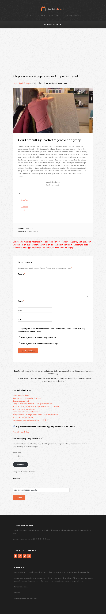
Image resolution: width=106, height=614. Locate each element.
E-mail (21, 310)
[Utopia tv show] (53, 12)
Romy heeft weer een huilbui (23, 417)
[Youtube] (29, 556)
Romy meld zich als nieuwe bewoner (25, 412)
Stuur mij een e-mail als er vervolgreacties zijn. (39, 337)
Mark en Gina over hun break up (24, 409)
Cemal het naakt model (21, 395)
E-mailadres (17, 452)
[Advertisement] (53, 53)
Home (15, 83)
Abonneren (20, 464)
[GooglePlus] (20, 556)
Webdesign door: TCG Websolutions (26, 599)
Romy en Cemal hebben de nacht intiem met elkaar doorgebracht (36, 406)
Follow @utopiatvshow (21, 432)
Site (19, 319)
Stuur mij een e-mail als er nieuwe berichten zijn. (39, 343)
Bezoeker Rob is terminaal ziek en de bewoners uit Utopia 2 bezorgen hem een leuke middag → (53, 372)
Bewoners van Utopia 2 (21, 401)
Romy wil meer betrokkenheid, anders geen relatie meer (32, 404)
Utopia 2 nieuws (24, 83)
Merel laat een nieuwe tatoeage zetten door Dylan (30, 420)
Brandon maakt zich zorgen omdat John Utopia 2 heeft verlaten (35, 414)
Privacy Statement (21, 587)
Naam (21, 301)
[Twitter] (24, 556)
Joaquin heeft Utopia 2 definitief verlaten (27, 398)
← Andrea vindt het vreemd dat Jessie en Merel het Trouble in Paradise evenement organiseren (53, 379)
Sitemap (17, 593)
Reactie (21, 274)
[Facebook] (15, 556)
